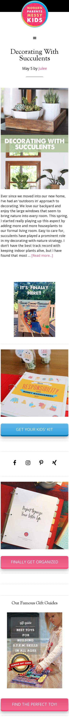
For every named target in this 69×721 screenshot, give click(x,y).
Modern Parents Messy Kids (34, 14)
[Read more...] (42, 255)
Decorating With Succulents (34, 55)
